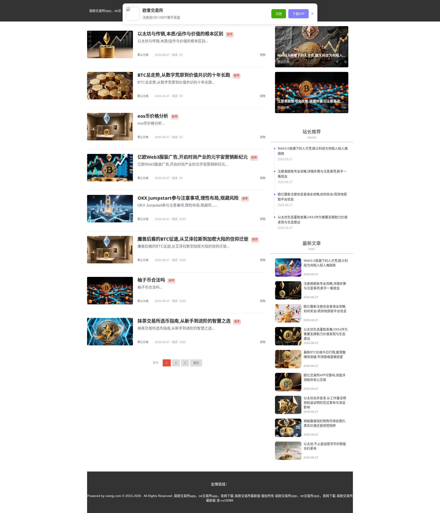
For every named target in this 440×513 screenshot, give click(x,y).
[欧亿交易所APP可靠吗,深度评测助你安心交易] (288, 382)
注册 (278, 13)
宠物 (262, 55)
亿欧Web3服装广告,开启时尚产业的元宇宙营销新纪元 (193, 157)
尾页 (196, 363)
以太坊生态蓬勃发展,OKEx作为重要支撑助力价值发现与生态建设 (326, 334)
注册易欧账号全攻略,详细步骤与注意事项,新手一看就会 (325, 285)
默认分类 (143, 55)
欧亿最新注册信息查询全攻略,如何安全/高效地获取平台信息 (325, 308)
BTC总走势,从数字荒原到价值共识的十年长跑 (184, 75)
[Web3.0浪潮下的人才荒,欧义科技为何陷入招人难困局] (288, 267)
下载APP (298, 13)
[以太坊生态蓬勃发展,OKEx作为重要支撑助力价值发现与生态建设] (288, 336)
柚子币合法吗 (151, 280)
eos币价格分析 (153, 116)
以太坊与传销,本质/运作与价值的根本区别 (180, 34)
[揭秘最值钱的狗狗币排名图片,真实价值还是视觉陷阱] (288, 428)
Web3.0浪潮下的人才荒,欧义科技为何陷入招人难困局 (326, 262)
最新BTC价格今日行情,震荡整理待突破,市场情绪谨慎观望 (325, 354)
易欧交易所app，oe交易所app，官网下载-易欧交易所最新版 (105, 15)
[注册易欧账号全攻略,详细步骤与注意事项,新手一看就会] (288, 290)
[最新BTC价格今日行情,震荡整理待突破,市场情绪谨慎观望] (288, 359)
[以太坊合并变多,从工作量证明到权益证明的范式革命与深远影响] (288, 405)
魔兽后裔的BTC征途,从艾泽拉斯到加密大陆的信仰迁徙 (193, 239)
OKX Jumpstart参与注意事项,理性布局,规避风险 (188, 198)
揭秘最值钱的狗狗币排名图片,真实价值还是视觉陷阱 (325, 423)
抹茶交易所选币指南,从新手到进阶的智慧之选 (184, 321)
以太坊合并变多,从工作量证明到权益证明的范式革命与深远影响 (325, 402)
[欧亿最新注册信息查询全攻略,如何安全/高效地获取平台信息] (288, 313)
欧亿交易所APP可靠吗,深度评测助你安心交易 (324, 377)
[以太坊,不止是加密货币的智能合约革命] (288, 451)
